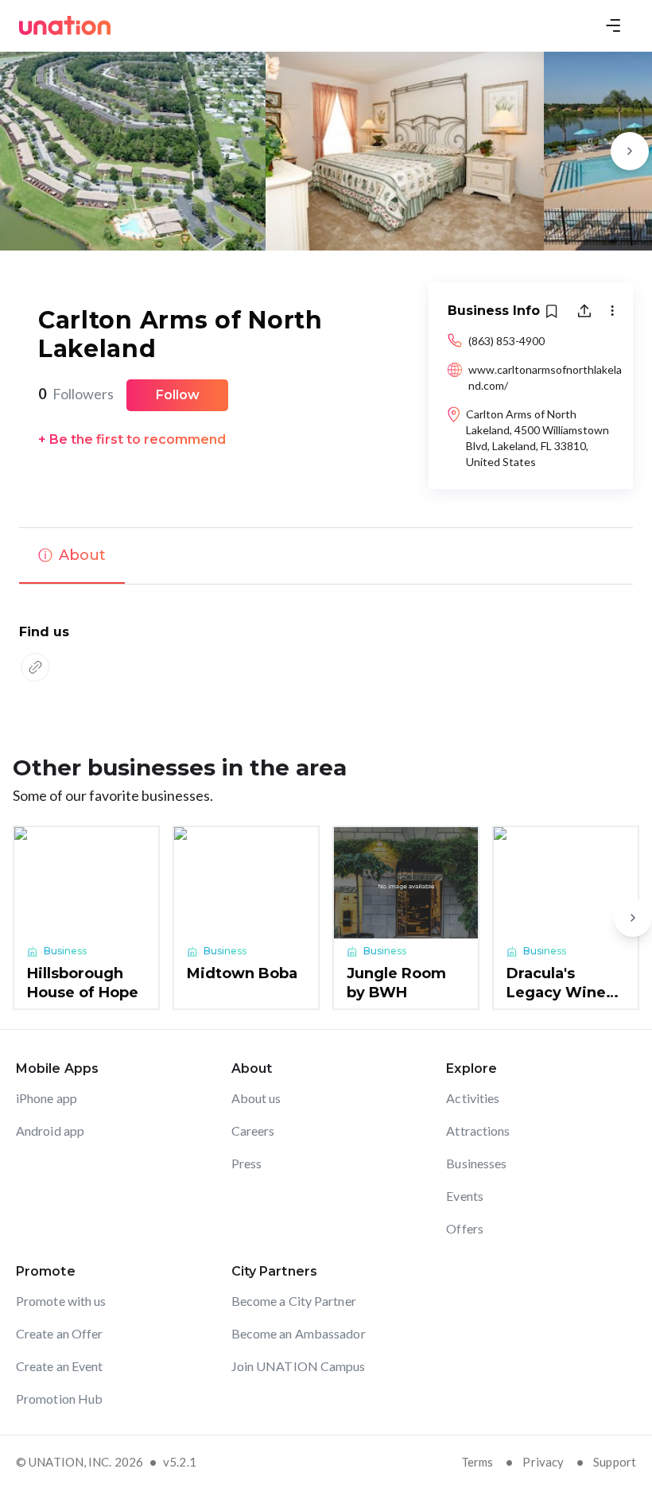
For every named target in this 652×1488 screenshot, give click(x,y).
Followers (76, 393)
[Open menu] (613, 25)
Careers (253, 1130)
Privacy (543, 1462)
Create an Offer (59, 1333)
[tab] (72, 556)
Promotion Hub (59, 1398)
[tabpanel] (326, 655)
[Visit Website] (35, 667)
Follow (178, 394)
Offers (464, 1228)
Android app (50, 1130)
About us (256, 1097)
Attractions (478, 1130)
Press (246, 1163)
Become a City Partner (293, 1300)
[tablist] (326, 556)
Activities (472, 1097)
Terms (477, 1462)
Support (614, 1462)
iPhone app (46, 1097)
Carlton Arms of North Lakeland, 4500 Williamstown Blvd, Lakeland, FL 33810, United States (537, 437)
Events (464, 1195)
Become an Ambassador (298, 1333)
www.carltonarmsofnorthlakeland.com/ (545, 377)
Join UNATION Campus (298, 1365)
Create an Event (59, 1365)
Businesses (476, 1163)
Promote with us (61, 1300)
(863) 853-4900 (506, 341)
